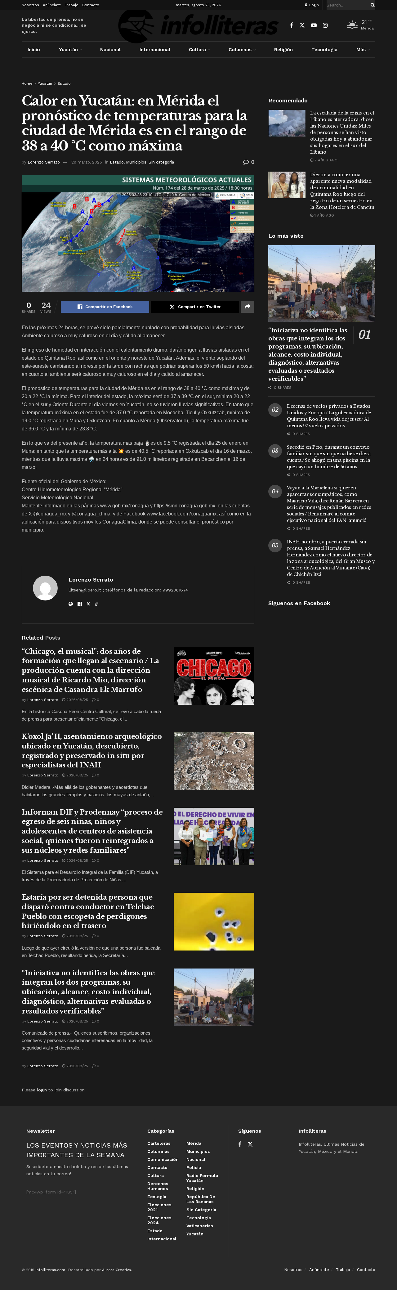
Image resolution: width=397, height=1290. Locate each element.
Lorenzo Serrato (44, 162)
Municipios (136, 162)
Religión (283, 49)
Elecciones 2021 (159, 1207)
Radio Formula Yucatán (202, 1178)
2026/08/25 (76, 700)
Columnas (240, 49)
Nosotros (30, 5)
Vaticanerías (199, 1225)
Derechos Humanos (157, 1186)
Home (27, 83)
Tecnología (324, 49)
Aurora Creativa (116, 1270)
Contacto (90, 5)
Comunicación (163, 1159)
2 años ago (325, 160)
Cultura (197, 49)
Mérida (193, 1143)
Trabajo (71, 5)
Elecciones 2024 (159, 1220)
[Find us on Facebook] (291, 25)
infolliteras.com (50, 1270)
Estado (64, 83)
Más (361, 49)
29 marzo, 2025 (86, 162)
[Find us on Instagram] (325, 25)
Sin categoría (161, 162)
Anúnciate (52, 5)
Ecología (156, 1196)
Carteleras (159, 1143)
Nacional (110, 49)
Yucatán (68, 49)
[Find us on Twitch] (336, 25)
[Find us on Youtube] (314, 25)
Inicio (34, 49)
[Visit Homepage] (198, 25)
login (42, 1089)
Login (313, 5)
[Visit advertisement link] (198, 75)
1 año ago (323, 215)
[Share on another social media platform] (247, 307)
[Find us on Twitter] (302, 25)
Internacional (155, 49)
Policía (193, 1167)
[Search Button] (372, 5)
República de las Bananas (200, 1199)
